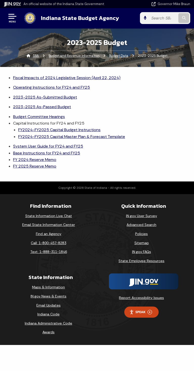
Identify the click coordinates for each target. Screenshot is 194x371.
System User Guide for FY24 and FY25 (48, 146)
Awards (48, 332)
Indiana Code (48, 314)
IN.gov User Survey (141, 216)
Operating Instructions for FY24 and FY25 (51, 87)
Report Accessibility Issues (141, 297)
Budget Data (118, 56)
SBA (36, 56)
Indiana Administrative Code (48, 323)
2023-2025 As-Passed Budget (42, 106)
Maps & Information (48, 287)
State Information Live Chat (48, 216)
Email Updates (48, 305)
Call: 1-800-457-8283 (48, 243)
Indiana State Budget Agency (80, 18)
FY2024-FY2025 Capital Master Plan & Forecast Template (71, 136)
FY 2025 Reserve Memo (34, 166)
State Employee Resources (141, 261)
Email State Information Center (48, 224)
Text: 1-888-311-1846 (48, 251)
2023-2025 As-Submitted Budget (45, 97)
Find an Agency (48, 233)
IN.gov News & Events (48, 296)
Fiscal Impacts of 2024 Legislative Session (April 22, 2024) (66, 77)
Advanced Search (141, 224)
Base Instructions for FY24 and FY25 (46, 153)
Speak (140, 312)
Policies (141, 233)
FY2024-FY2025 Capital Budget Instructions (59, 129)
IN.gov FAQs (141, 251)
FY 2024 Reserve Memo (34, 159)
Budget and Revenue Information (74, 56)
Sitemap (141, 243)
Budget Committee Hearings (39, 116)
